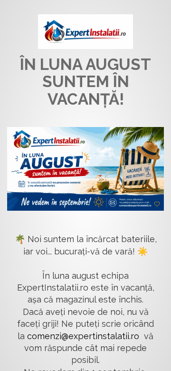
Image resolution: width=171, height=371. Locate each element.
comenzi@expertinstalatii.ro (83, 336)
